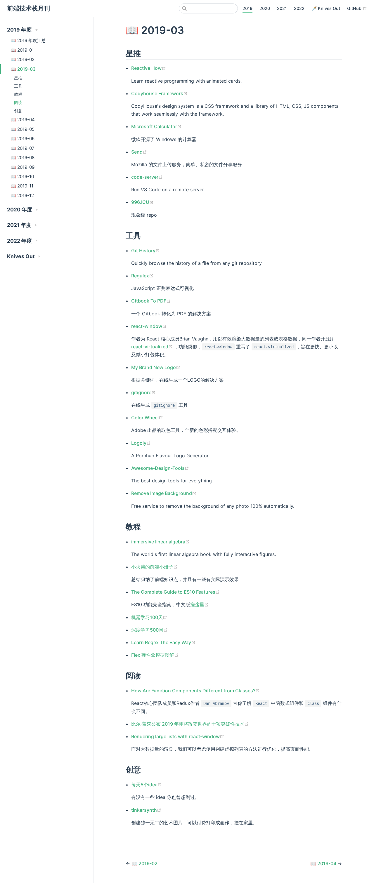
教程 (18, 94)
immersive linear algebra (160, 542)
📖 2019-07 (22, 148)
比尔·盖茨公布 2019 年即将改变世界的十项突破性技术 (190, 724)
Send (139, 152)
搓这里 (199, 604)
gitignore (143, 392)
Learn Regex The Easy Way (163, 642)
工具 (18, 86)
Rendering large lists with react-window (177, 736)
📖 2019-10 (22, 176)
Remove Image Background (163, 493)
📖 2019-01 (22, 50)
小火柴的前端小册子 (154, 567)
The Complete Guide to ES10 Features (175, 592)
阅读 (18, 102)
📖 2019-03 (23, 69)
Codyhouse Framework (159, 93)
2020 (264, 8)
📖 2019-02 (22, 59)
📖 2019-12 (22, 195)
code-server (147, 177)
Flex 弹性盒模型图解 (155, 655)
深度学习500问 (149, 630)
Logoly (141, 443)
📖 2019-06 (22, 138)
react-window (149, 326)
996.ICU (142, 202)
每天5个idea (146, 785)
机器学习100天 (149, 617)
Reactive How (148, 68)
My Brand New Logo (155, 367)
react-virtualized (152, 347)
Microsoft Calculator (156, 126)
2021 (282, 8)
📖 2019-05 (22, 129)
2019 (247, 8)
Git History (145, 250)
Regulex (142, 276)
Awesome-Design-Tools (160, 468)
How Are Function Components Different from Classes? (195, 690)
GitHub (357, 8)
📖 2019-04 (23, 119)
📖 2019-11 (22, 186)
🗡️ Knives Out (325, 8)
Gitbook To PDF (151, 301)
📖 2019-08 (22, 157)
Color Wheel (147, 417)
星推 (18, 77)
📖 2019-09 (22, 167)
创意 (18, 110)
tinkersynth (146, 810)
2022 (299, 8)
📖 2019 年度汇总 (28, 40)
